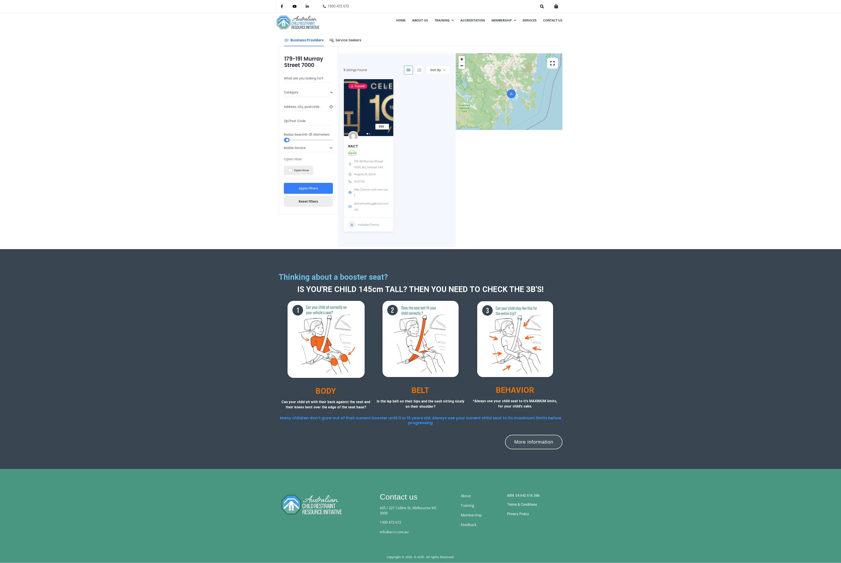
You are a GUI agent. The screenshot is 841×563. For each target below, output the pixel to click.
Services (530, 20)
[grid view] (408, 70)
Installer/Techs (368, 225)
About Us (420, 20)
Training (442, 20)
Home (401, 20)
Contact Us (552, 20)
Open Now (293, 159)
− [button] (461, 65)
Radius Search (294, 134)
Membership (501, 20)
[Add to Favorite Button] (385, 87)
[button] (444, 20)
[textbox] (307, 92)
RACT (353, 146)
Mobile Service (295, 148)
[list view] (419, 70)
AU (364, 167)
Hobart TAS (375, 167)
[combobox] (307, 92)
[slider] (287, 140)
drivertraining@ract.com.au (371, 206)
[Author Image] (353, 136)
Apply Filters (308, 188)
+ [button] (461, 59)
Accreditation (472, 20)
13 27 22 (359, 181)
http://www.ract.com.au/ (371, 192)
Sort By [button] (435, 70)
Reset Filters (308, 201)
